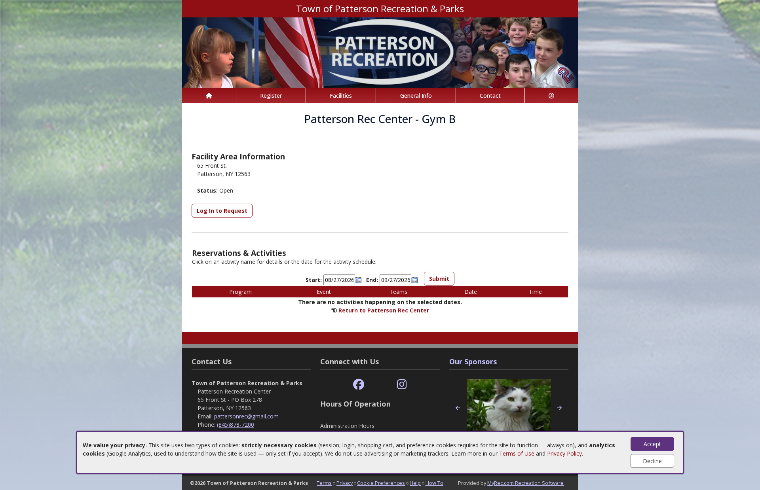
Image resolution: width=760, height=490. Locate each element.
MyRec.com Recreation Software (525, 482)
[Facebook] (358, 384)
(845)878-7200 (235, 424)
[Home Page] (209, 95)
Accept (652, 444)
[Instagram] (402, 384)
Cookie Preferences (381, 482)
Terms (324, 482)
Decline (652, 461)
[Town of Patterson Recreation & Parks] (380, 52)
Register (271, 95)
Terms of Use (516, 453)
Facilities (341, 95)
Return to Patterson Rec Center (383, 310)
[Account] (551, 95)
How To (434, 482)
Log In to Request (222, 210)
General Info (416, 95)
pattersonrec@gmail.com (246, 416)
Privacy (344, 482)
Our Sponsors (473, 361)
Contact (490, 95)
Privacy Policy (564, 453)
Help (415, 482)
